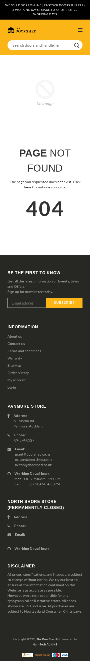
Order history (18, 373)
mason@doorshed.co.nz (33, 459)
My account (17, 380)
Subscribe (64, 303)
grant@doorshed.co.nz (32, 454)
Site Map (14, 365)
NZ (56, 644)
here (27, 187)
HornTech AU (41, 644)
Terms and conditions (24, 351)
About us (15, 336)
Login (12, 387)
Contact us (16, 343)
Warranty (15, 358)
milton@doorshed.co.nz (33, 465)
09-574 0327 (24, 440)
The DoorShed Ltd (48, 639)
